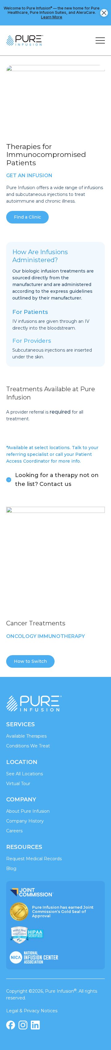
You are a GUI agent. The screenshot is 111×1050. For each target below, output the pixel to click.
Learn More (51, 17)
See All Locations (24, 774)
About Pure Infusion (28, 811)
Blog (11, 868)
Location (21, 762)
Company (21, 799)
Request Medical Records (34, 858)
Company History (25, 821)
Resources (24, 847)
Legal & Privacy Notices (31, 1011)
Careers (14, 831)
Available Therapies (26, 736)
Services (20, 724)
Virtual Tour (18, 783)
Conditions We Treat (28, 746)
